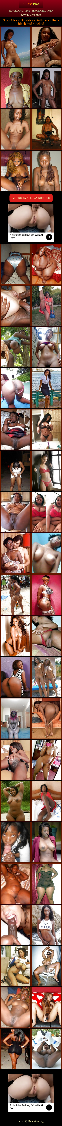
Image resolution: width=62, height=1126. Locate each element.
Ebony (31, 4)
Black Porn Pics (19, 10)
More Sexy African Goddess (31, 198)
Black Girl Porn (42, 10)
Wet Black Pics (31, 15)
